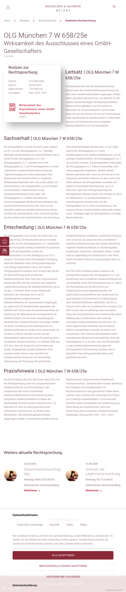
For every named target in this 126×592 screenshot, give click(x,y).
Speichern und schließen (63, 576)
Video (69, 524)
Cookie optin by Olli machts (114, 590)
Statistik (54, 524)
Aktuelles (25, 20)
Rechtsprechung (48, 20)
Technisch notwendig (30, 524)
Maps (83, 524)
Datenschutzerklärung (25, 585)
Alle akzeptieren (63, 555)
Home (7, 20)
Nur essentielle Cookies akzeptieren (63, 566)
